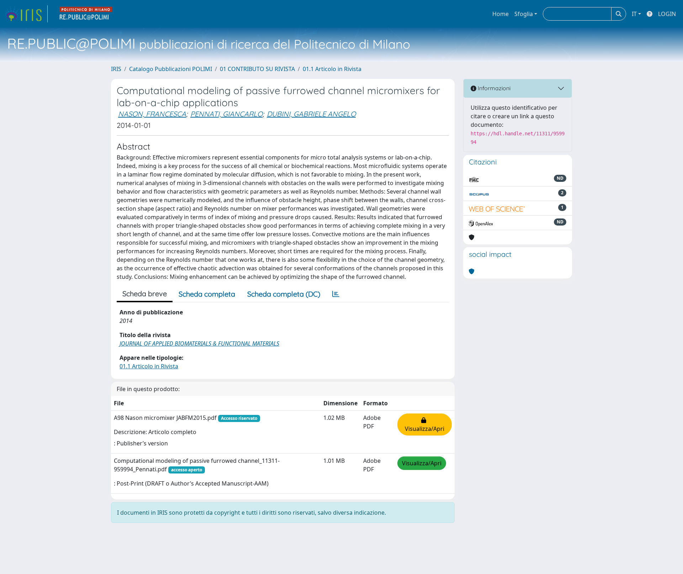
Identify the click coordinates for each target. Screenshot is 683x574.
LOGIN (667, 14)
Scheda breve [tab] (144, 293)
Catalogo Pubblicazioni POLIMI (170, 69)
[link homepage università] (86, 13)
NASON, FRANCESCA (152, 113)
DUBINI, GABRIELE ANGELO (311, 113)
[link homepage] (26, 13)
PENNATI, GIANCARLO (226, 113)
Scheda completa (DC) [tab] (283, 293)
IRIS (116, 69)
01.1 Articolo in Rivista (332, 69)
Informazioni (493, 88)
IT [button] (634, 14)
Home (500, 14)
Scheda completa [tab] (207, 293)
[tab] (335, 294)
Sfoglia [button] (523, 14)
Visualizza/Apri (424, 424)
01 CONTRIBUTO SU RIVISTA (257, 69)
